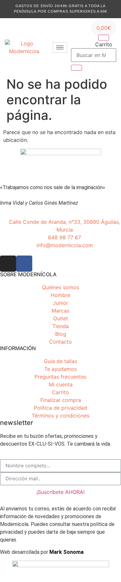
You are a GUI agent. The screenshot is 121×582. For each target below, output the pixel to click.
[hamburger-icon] (60, 47)
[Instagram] (8, 264)
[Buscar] (76, 68)
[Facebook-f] (24, 264)
